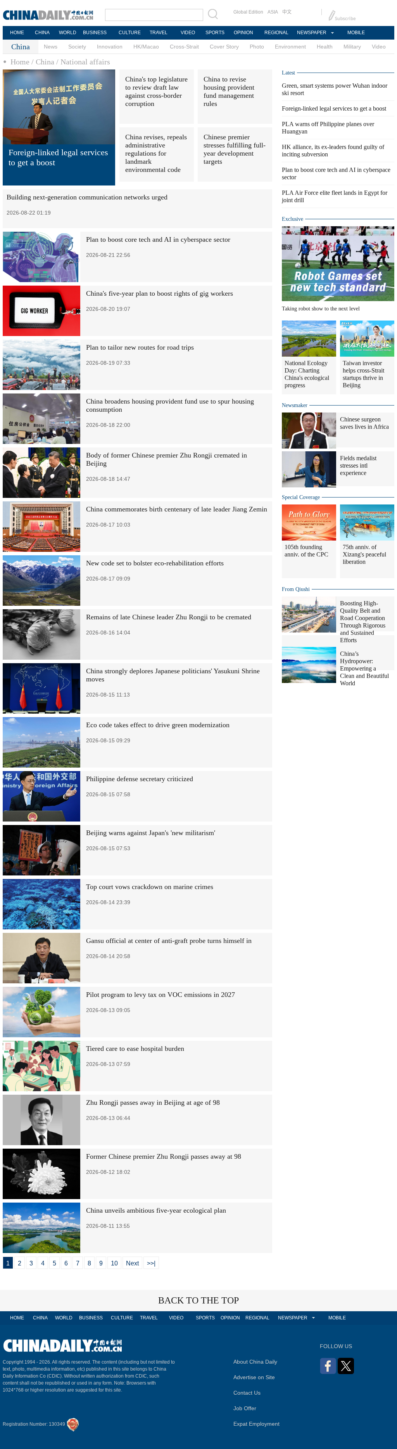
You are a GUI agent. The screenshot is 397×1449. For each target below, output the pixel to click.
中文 (287, 12)
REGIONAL (276, 32)
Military (352, 46)
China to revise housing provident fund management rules (229, 91)
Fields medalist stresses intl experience (358, 465)
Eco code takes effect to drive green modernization (158, 725)
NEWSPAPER (311, 32)
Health (325, 46)
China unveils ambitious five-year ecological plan (156, 1210)
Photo (257, 46)
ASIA (273, 12)
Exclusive (292, 219)
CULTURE (130, 32)
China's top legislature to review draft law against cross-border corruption (156, 91)
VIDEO (188, 32)
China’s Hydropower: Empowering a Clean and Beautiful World (364, 668)
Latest (288, 73)
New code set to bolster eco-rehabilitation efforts (155, 563)
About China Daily (255, 1362)
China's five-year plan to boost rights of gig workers (159, 293)
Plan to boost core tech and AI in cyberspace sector (158, 239)
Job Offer (244, 1408)
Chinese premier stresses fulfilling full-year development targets (235, 149)
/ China (42, 61)
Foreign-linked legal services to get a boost (334, 108)
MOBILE (356, 32)
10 (114, 1263)
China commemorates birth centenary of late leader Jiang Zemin (176, 509)
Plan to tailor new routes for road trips (140, 347)
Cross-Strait (184, 46)
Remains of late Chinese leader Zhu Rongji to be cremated (168, 617)
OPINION (243, 32)
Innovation (110, 46)
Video (379, 46)
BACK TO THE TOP (198, 1300)
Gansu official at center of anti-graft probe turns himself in (169, 941)
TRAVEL (158, 32)
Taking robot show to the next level (321, 309)
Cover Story (224, 46)
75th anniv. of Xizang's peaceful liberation (364, 554)
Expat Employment (256, 1424)
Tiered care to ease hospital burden (135, 1048)
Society (77, 46)
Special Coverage (301, 497)
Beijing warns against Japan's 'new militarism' (150, 833)
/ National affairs (83, 61)
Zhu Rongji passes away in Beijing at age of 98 (153, 1102)
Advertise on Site (254, 1377)
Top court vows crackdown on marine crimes (149, 887)
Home (19, 61)
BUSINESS (95, 32)
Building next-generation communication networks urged (87, 197)
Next (132, 1263)
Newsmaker (294, 405)
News (50, 46)
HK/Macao (146, 46)
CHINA (42, 32)
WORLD (67, 32)
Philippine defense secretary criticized (139, 779)
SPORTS (214, 32)
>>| (151, 1263)
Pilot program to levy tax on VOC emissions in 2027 (160, 994)
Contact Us (247, 1393)
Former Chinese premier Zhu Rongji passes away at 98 (163, 1156)
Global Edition (248, 12)
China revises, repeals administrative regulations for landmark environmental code (156, 153)
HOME (17, 32)
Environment (290, 46)
